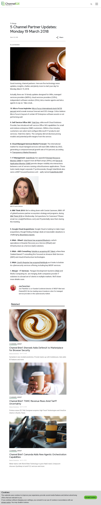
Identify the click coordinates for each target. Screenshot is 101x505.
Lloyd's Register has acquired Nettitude (32, 262)
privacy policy (6, 502)
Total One (35, 122)
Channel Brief (15, 344)
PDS (57, 271)
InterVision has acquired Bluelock (37, 240)
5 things (13, 23)
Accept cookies (90, 497)
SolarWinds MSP (56, 172)
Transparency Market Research (24, 152)
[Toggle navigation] (97, 4)
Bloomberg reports (27, 235)
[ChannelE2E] (10, 4)
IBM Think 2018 (16, 216)
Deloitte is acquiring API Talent (43, 251)
